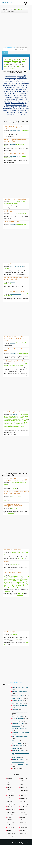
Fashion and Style (17, 716)
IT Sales (10, 422)
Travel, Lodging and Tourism (17, 266)
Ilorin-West (7, 591)
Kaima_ (20, 64)
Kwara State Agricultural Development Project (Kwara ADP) (15, 479)
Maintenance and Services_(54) (16, 97)
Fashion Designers (16, 564)
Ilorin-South (21, 558)
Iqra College (8, 211)
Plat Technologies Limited (13, 412)
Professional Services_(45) (14, 105)
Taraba (9, 833)
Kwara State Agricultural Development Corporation (13, 505)
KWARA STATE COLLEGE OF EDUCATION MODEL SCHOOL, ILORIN (14, 338)
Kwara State (19, 9)
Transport (6, 268)
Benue (9, 793)
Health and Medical (17, 723)
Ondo (8, 825)
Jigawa (22, 806)
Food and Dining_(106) (12, 93)
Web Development (16, 578)
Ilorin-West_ (16, 63)
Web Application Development (12, 417)
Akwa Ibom (23, 783)
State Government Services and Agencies (16, 553)
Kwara (22, 815)
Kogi (8, 815)
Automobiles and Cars (18, 696)
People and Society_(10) (19, 103)
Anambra (9, 787)
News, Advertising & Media (20, 736)
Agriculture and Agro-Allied (19, 691)
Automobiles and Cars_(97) (11, 80)
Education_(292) (23, 86)
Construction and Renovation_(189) (16, 84)
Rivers (9, 830)
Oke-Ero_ (20, 66)
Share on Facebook (21, 47)
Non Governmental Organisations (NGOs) (15, 364)
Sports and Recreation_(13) (21, 111)
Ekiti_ (24, 59)
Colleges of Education (22, 353)
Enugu (9, 804)
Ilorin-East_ (16, 61)
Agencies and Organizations (17, 363)
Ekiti (21, 801)
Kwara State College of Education (15, 291)
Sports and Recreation (15, 294)
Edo (8, 801)
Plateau (22, 827)
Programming (24, 414)
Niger (8, 822)
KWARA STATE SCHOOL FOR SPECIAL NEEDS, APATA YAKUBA (16, 492)
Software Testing (23, 416)
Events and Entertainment (19, 712)
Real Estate (15, 748)
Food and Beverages (18, 718)
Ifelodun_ (7, 61)
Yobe (21, 833)
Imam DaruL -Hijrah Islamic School (16, 199)
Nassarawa (23, 817)
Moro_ (6, 66)
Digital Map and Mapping (20, 422)
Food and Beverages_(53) (20, 91)
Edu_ (19, 59)
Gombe (22, 804)
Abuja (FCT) (23, 778)
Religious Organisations (19, 750)
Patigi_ (12, 68)
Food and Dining (16, 721)
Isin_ (15, 64)
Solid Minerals (16, 757)
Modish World (8, 562)
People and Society (17, 743)
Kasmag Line (8, 264)
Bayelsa (22, 790)
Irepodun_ (8, 64)
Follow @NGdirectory (8, 47)
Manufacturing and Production (20, 732)
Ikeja (24, 641)
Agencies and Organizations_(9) (15, 76)
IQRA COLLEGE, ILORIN (11, 221)
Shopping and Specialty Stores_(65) (14, 109)
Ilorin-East (14, 488)
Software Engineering (9, 425)
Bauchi (22, 787)
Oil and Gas (15, 741)
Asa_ (6, 59)
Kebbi (21, 812)
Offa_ (13, 66)
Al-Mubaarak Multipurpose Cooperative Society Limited (13, 127)
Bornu (22, 793)
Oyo (8, 827)
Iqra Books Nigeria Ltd (11, 632)
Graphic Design (24, 419)
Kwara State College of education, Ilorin (15, 349)
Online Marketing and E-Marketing (14, 427)
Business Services (17, 700)
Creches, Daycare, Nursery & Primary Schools (15, 202)
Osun (21, 825)
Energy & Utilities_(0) (12, 87)
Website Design (15, 419)
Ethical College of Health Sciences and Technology (15, 140)
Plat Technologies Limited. (22, 843)
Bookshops (14, 634)
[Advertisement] (16, 30)
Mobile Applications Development (12, 585)
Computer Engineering (9, 420)
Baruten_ (12, 59)
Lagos (9, 817)
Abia (8, 778)
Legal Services (16, 726)
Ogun (21, 822)
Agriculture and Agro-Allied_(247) (16, 78)
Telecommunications (18, 762)
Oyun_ (6, 68)
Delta (21, 795)
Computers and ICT (14, 414)
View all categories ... (18, 768)
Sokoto (22, 830)
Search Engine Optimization (11, 416)
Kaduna (9, 809)
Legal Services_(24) (20, 95)
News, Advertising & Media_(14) (13, 101)
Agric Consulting (15, 482)
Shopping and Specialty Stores (20, 753)
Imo (8, 806)
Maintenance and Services (19, 728)
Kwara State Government (12, 550)
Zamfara (9, 836)
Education (12, 144)
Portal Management (9, 423)
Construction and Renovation (20, 705)
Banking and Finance (15, 130)
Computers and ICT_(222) (11, 84)
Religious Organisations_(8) (20, 107)
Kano (21, 809)
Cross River (10, 795)
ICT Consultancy (20, 420)
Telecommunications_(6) (14, 112)
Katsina (9, 812)
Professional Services (18, 745)
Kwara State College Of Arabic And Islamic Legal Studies (16, 278)
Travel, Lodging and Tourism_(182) (17, 113)
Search (5, 52)
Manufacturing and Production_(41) (15, 99)
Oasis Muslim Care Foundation (14, 361)
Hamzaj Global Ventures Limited (15, 153)
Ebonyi (22, 798)
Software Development (21, 423)
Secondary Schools (21, 213)
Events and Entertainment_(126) (16, 88)
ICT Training (16, 581)
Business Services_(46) (20, 82)
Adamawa (10, 783)
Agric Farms (14, 508)
